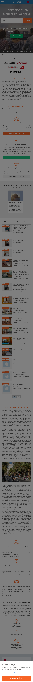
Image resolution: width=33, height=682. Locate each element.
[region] (16, 671)
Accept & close (16, 678)
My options (16, 672)
